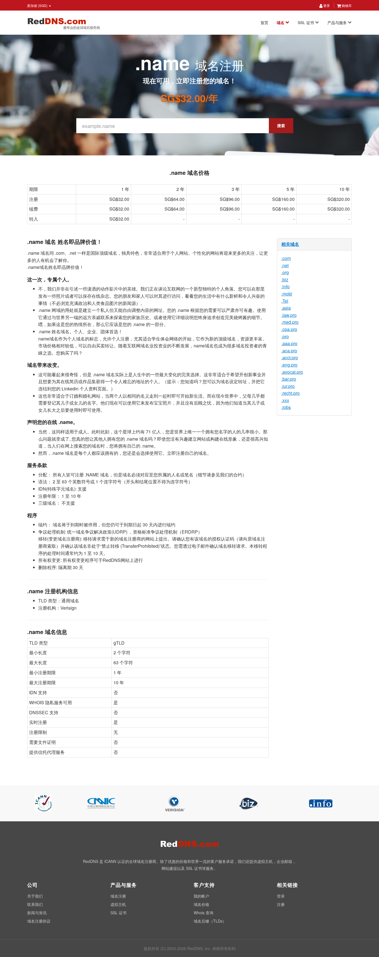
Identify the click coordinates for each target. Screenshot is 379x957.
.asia (286, 308)
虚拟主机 (118, 904)
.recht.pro (290, 393)
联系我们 (35, 904)
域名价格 (201, 904)
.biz (284, 279)
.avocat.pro (292, 372)
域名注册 (118, 896)
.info (285, 286)
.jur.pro (288, 386)
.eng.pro (289, 365)
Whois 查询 (203, 912)
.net (285, 265)
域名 (281, 22)
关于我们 (35, 896)
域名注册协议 (38, 921)
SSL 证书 (306, 22)
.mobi (286, 294)
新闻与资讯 (37, 912)
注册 (281, 904)
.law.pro (289, 315)
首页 (264, 22)
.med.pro (290, 322)
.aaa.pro (289, 343)
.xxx (285, 400)
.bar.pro (288, 379)
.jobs (286, 407)
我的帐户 (201, 896)
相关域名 (290, 244)
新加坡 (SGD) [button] (37, 5)
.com (286, 258)
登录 (326, 5)
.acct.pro (289, 357)
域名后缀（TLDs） (210, 921)
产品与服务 (337, 22)
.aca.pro (289, 350)
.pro (285, 336)
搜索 (281, 125)
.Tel (284, 301)
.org (285, 272)
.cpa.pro (289, 329)
